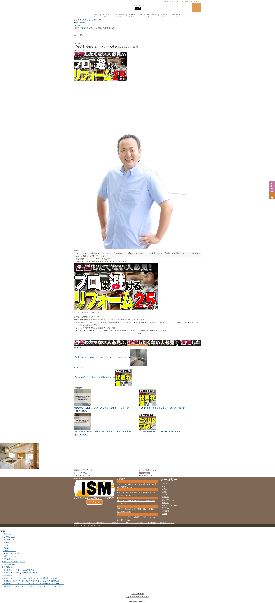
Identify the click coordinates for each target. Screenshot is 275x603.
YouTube (140, 345)
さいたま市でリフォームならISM (94, 525)
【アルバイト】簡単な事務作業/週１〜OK (20, 573)
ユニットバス (167, 494)
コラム (164, 489)
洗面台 (164, 514)
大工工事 (165, 508)
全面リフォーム (168, 500)
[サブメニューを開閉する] (14, 537)
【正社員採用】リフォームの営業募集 (18, 570)
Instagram (131, 345)
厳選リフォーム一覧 (170, 505)
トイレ (164, 492)
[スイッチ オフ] (196, 7)
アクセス (197, 1)
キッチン (165, 486)
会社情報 (165, 497)
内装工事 (165, 503)
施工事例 (165, 511)
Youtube (78, 43)
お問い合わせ (144, 473)
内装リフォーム (9, 551)
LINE (146, 345)
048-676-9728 (80, 473)
